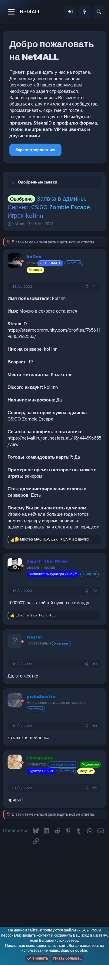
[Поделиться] (86, 286)
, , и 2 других (54, 539)
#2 (94, 590)
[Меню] (11, 12)
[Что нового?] (85, 12)
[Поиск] (99, 12)
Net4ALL (30, 11)
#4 (94, 725)
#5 (94, 787)
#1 (94, 286)
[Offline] (22, 261)
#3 (94, 663)
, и (36, 615)
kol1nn (18, 223)
